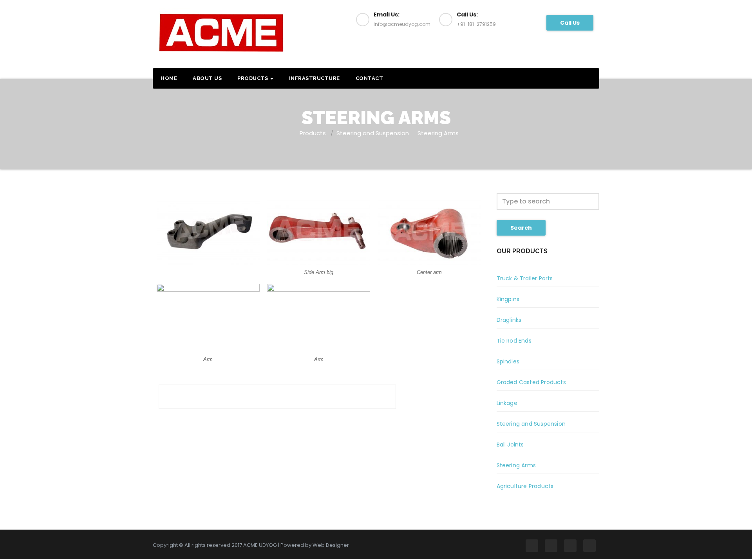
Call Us (570, 23)
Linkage (507, 403)
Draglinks (509, 320)
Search (521, 228)
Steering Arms (438, 133)
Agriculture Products (525, 486)
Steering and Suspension (372, 133)
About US (207, 78)
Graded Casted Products (531, 382)
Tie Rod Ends (514, 341)
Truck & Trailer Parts (525, 278)
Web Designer (331, 545)
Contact (369, 78)
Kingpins (508, 299)
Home (169, 78)
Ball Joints (510, 444)
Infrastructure (314, 78)
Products (253, 78)
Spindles (508, 361)
